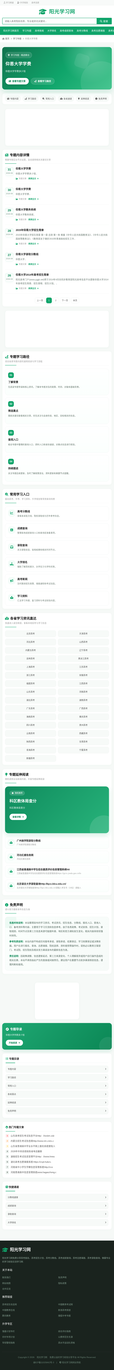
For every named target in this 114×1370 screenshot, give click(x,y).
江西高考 (83, 683)
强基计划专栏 (8, 1331)
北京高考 (30, 633)
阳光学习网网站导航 (71, 1362)
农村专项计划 (8, 1337)
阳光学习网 (62, 11)
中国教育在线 (8, 1310)
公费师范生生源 (65, 1337)
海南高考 (30, 716)
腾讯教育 (6, 1315)
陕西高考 (30, 741)
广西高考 (83, 708)
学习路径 (32, 99)
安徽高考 (83, 675)
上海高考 (30, 667)
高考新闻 (39, 30)
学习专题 (26, 30)
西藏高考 (83, 733)
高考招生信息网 (9, 1304)
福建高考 (30, 683)
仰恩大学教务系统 (26, 209)
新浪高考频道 (64, 1310)
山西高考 (83, 642)
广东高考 (30, 708)
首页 (7, 38)
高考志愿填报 (98, 30)
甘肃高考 (83, 741)
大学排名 (51, 30)
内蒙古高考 (30, 650)
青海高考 (30, 750)
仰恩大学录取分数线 (27, 254)
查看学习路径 (44, 81)
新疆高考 (30, 758)
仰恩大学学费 (23, 168)
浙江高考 (30, 675)
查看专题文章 (19, 81)
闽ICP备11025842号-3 (43, 1362)
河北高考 (30, 642)
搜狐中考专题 (64, 1315)
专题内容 (14, 99)
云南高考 (30, 733)
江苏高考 (83, 667)
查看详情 (16, 817)
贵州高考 (83, 725)
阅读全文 (32, 178)
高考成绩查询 (66, 30)
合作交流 (6, 1289)
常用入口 (50, 99)
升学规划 (24, 2)
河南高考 (83, 692)
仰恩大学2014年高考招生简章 (32, 274)
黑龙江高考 (83, 658)
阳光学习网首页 (11, 30)
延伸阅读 (85, 99)
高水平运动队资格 (66, 1343)
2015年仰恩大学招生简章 (30, 230)
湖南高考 (83, 700)
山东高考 (30, 692)
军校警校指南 (8, 1343)
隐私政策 (62, 1283)
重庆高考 (83, 716)
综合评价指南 (64, 1331)
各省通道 (68, 99)
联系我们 (6, 1277)
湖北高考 (30, 700)
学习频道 (9, 2)
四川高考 (30, 725)
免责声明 (102, 99)
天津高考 (83, 633)
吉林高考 (30, 658)
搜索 (105, 21)
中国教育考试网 (65, 1304)
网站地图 (6, 1283)
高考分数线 (82, 30)
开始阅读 (13, 1043)
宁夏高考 (83, 750)
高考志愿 (35, 2)
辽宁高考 (83, 650)
